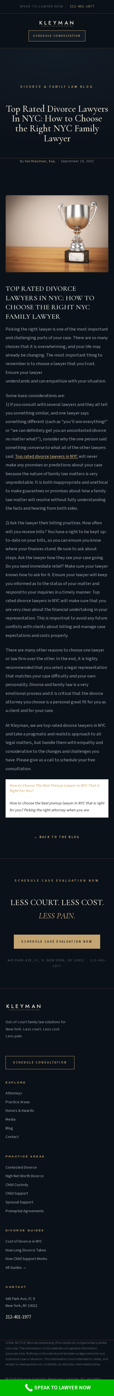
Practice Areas (18, 1102)
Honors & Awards (20, 1110)
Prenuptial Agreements (25, 1211)
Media (10, 1119)
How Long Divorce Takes (26, 1250)
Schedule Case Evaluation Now (56, 942)
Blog (9, 1128)
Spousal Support (19, 1202)
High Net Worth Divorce (25, 1176)
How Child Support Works (26, 1259)
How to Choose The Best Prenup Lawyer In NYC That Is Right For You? (54, 788)
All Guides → (16, 1267)
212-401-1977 (82, 6)
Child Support (17, 1193)
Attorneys (14, 1093)
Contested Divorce (21, 1167)
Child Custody (17, 1185)
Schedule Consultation (57, 36)
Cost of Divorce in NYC (24, 1241)
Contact (12, 1137)
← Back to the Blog (57, 837)
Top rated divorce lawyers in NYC (46, 456)
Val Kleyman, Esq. (40, 161)
